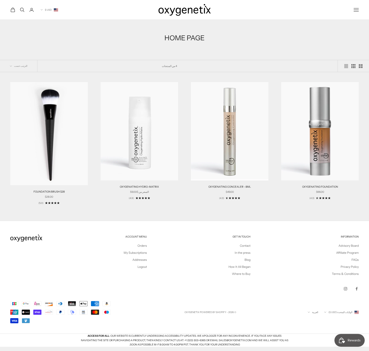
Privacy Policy (350, 267)
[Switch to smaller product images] (353, 66)
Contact (245, 246)
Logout (142, 267)
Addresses (139, 260)
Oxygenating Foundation (320, 186)
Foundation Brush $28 (49, 191)
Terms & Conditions (345, 274)
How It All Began (239, 267)
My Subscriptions (135, 253)
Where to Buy (241, 274)
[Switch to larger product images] (361, 66)
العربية (315, 312)
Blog (247, 260)
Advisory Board (348, 246)
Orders (142, 246)
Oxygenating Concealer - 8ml (229, 186)
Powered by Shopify (213, 312)
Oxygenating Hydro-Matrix (139, 186)
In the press (242, 253)
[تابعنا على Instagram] (345, 289)
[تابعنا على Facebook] (356, 289)
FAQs (355, 260)
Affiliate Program (347, 253)
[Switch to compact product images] (346, 66)
